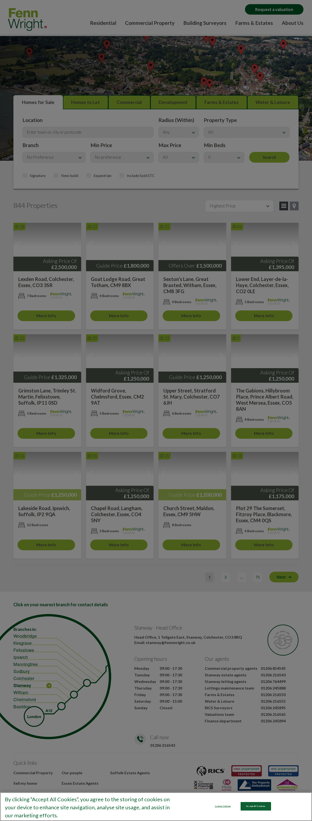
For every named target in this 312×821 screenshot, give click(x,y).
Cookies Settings (223, 806)
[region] (156, 806)
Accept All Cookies (255, 806)
